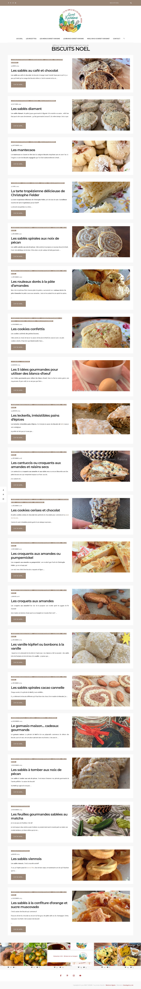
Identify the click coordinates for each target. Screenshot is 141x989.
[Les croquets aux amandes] (101, 604)
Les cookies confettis (28, 329)
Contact (116, 38)
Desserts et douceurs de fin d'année (22, 227)
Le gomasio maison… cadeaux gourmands (34, 728)
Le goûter (37, 318)
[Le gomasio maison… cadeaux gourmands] (101, 732)
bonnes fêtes (30, 867)
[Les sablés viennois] (101, 865)
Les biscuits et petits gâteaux (20, 59)
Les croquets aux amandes (32, 601)
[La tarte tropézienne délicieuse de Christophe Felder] (101, 197)
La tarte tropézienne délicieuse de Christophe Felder (38, 193)
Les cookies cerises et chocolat (35, 510)
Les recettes (31, 38)
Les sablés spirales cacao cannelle (37, 688)
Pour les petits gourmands (47, 101)
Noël (62, 424)
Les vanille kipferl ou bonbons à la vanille (37, 646)
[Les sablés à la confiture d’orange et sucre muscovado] (101, 906)
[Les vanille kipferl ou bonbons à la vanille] (101, 647)
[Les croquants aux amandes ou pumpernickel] (101, 556)
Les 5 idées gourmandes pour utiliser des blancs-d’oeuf (34, 371)
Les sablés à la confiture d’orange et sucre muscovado (39, 905)
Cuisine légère (30, 718)
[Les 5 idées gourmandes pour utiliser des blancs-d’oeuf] (101, 375)
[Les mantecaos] (101, 156)
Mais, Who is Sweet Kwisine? (98, 38)
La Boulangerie (16, 183)
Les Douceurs (49, 59)
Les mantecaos (23, 150)
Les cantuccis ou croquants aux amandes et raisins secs (36, 465)
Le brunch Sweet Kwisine (73, 38)
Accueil (19, 38)
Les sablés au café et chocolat (34, 70)
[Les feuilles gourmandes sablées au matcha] (101, 820)
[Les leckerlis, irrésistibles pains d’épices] (101, 418)
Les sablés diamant (26, 109)
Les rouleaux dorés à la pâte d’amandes (33, 284)
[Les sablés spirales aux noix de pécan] (101, 241)
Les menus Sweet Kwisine (50, 38)
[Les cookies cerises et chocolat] (101, 513)
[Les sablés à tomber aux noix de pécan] (101, 773)
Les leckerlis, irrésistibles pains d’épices (35, 417)
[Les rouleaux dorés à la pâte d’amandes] (101, 284)
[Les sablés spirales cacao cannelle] (101, 690)
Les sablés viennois (26, 859)
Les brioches (26, 183)
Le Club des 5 (16, 361)
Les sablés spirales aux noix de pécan (35, 240)
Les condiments (40, 718)
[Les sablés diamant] (101, 114)
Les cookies (20, 502)
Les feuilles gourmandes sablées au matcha (39, 816)
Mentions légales (110, 985)
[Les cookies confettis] (101, 332)
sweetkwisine (11, 952)
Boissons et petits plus (18, 718)
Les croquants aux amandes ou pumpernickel (35, 556)
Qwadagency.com (128, 985)
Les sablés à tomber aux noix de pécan (36, 772)
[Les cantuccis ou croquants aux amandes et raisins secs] (101, 466)
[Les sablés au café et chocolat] (101, 73)
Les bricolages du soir (37, 59)
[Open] (11, 954)
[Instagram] (21, 963)
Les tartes (44, 183)
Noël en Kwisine (30, 321)
